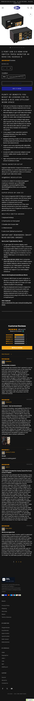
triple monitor (5, 633)
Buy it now (17, 88)
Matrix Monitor (6, 642)
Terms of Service (6, 617)
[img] (5, 359)
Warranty (4, 611)
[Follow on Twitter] (7, 688)
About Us (4, 680)
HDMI (3, 652)
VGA (3, 661)
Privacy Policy (5, 605)
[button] (6, 60)
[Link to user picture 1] (6, 441)
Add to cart (17, 83)
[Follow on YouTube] (12, 688)
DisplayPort (5, 655)
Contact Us (5, 683)
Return (3, 614)
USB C (3, 658)
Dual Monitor (5, 630)
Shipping (4, 608)
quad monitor (6, 636)
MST (3, 664)
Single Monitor (6, 627)
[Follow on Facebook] (2, 688)
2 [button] (16, 562)
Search (4, 677)
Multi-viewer (5, 639)
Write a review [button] (17, 348)
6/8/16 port (5, 667)
